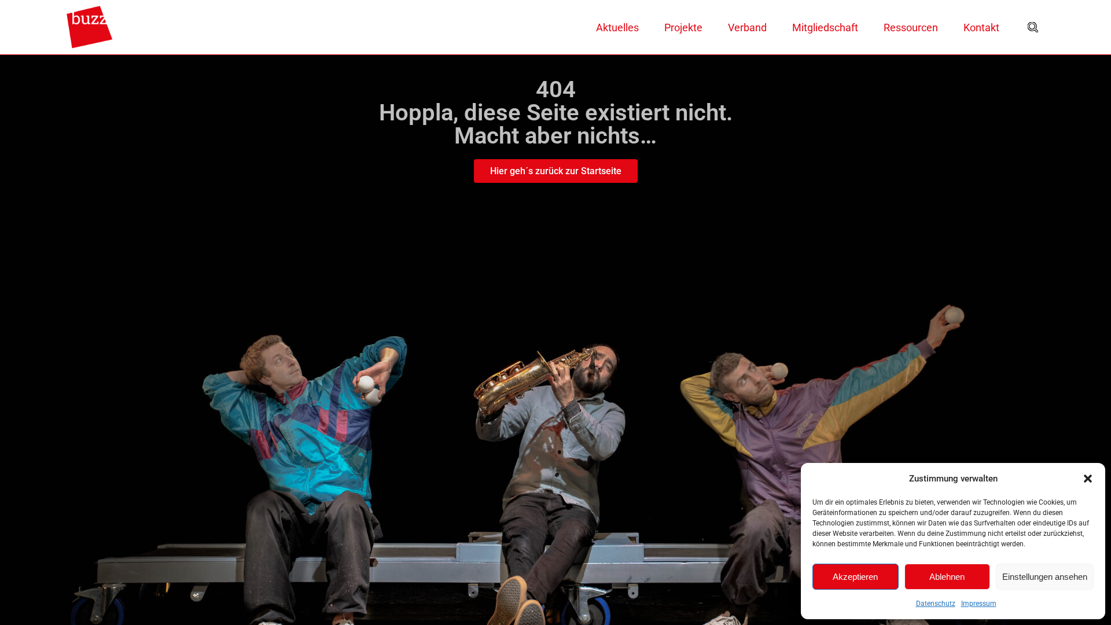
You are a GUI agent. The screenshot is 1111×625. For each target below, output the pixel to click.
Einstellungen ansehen (1044, 577)
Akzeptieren (855, 577)
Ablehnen (947, 577)
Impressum (978, 604)
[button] (1088, 478)
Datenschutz (935, 604)
